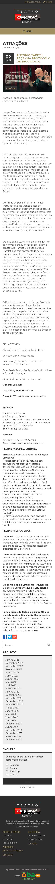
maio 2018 (10, 720)
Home (5, 48)
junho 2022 (11, 679)
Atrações (8, 847)
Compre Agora (35, 839)
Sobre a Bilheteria (36, 836)
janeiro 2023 (12, 660)
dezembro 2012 (13, 739)
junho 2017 (11, 727)
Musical (14, 774)
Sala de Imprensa (34, 2)
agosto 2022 (12, 672)
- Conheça (7, 839)
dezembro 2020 (14, 701)
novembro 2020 (14, 704)
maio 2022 (10, 682)
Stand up (15, 771)
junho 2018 (11, 717)
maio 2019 (10, 714)
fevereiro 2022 (13, 688)
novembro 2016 (13, 730)
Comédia (14, 765)
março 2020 (11, 707)
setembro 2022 (13, 669)
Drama (13, 768)
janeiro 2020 (12, 711)
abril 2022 (10, 685)
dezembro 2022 (14, 663)
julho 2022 (11, 676)
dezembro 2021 (13, 695)
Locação (48, 2)
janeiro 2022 (12, 692)
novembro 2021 (13, 698)
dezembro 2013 (13, 733)
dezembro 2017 (13, 723)
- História (7, 836)
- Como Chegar (10, 843)
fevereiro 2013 (13, 736)
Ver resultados (27, 787)
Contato (7, 855)
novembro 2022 (14, 666)
